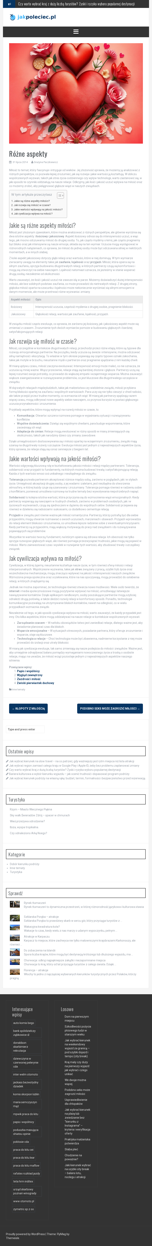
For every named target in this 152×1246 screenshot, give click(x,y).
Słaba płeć (71, 1149)
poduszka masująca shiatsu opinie (25, 1131)
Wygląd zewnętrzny (29, 675)
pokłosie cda (21, 1141)
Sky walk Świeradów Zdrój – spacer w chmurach (40, 815)
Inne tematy (18, 689)
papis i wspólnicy (23, 1122)
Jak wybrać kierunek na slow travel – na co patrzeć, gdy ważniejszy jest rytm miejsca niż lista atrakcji (71, 761)
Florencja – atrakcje (36, 970)
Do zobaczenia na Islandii (39, 950)
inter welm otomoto (25, 1074)
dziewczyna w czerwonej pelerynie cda (25, 1062)
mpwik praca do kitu (25, 1114)
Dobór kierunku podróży (24, 864)
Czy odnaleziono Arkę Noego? (28, 833)
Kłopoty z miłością (28, 708)
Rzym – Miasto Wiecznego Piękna (31, 809)
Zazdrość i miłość (28, 679)
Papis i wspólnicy (28, 671)
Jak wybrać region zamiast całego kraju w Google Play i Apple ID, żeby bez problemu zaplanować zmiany (74, 765)
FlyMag (61, 1234)
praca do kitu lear (24, 1157)
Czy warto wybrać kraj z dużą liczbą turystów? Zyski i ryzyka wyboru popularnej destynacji (65, 769)
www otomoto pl (23, 1201)
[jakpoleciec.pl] (33, 17)
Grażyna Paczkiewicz (46, 162)
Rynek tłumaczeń (35, 902)
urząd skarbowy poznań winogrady (24, 1191)
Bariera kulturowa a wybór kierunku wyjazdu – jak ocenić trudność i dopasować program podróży (80, 3)
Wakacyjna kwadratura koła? (42, 926)
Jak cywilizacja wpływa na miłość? (33, 213)
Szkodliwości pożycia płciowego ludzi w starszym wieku (78, 1030)
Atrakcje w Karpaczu (37, 936)
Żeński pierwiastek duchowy (35, 683)
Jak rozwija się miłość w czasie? (32, 205)
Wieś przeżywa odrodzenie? (27, 821)
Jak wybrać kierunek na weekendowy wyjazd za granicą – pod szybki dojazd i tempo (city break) (77, 1048)
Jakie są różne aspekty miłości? (32, 200)
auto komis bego (23, 1023)
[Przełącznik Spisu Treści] (58, 195)
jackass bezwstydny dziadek (25, 1084)
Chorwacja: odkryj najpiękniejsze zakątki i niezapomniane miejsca (64, 960)
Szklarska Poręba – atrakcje (41, 916)
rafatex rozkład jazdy (26, 1173)
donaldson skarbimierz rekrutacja (20, 1046)
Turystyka (16, 872)
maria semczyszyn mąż (25, 1104)
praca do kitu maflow (26, 1165)
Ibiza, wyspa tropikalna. (24, 827)
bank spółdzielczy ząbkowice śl (24, 1032)
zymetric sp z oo (23, 1209)
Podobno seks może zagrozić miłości (110, 708)
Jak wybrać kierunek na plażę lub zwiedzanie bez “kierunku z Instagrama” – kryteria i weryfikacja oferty (77, 1121)
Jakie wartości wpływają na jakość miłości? (38, 209)
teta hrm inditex (23, 1181)
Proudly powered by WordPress (26, 1234)
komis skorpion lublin (26, 1094)
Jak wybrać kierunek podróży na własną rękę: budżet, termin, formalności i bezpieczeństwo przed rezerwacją (77, 778)
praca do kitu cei (23, 1149)
